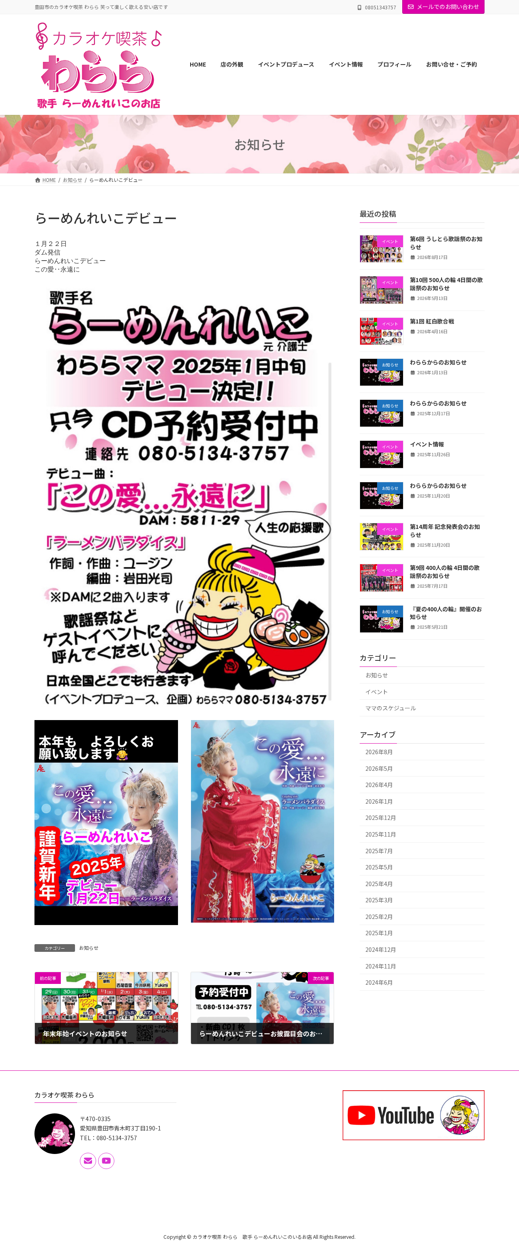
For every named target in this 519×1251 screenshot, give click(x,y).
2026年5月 (379, 768)
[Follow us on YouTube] (106, 1161)
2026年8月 (379, 752)
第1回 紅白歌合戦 (432, 321)
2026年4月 (379, 785)
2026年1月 (379, 801)
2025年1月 (379, 933)
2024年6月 (379, 982)
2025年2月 (379, 916)
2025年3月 (379, 900)
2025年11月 (380, 834)
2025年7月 (379, 851)
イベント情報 (427, 444)
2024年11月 (380, 966)
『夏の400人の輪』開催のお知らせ (446, 613)
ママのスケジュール (390, 708)
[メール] (88, 1161)
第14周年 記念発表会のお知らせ (445, 530)
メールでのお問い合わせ (448, 6)
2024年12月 (380, 949)
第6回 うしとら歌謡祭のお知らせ (446, 243)
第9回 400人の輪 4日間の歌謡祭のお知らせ (445, 571)
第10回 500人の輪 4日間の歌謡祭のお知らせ (446, 284)
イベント (376, 692)
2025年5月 (379, 867)
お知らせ (89, 947)
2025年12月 (380, 817)
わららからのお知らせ (438, 362)
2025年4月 (379, 884)
